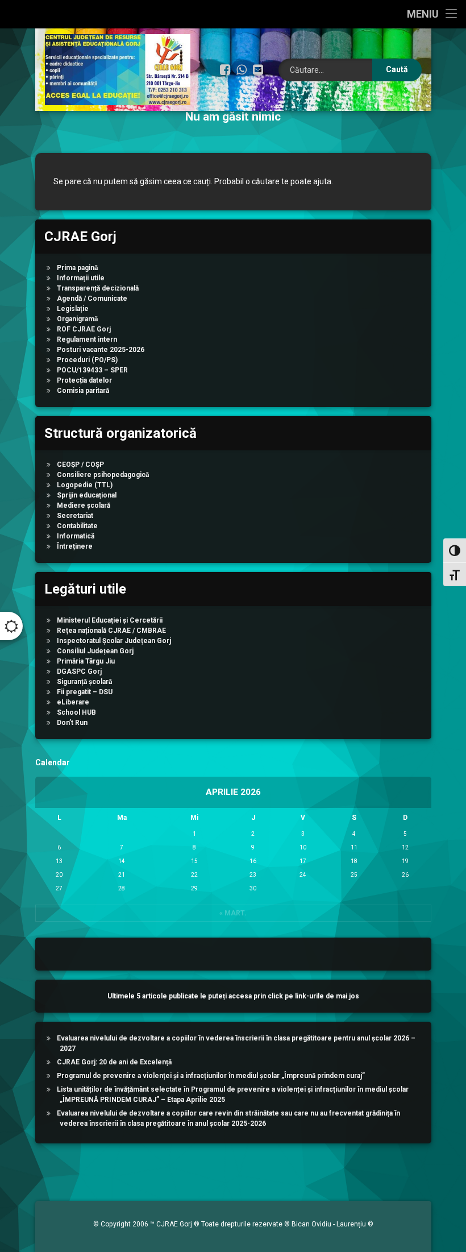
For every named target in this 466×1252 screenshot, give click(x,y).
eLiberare (73, 702)
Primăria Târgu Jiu (86, 661)
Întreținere (75, 546)
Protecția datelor (84, 380)
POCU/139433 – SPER (92, 370)
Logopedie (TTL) (85, 485)
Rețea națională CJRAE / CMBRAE (111, 631)
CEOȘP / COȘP (80, 465)
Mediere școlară (83, 505)
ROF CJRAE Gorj (84, 329)
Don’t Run (72, 723)
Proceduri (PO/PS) (87, 360)
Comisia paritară (83, 391)
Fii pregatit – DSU (85, 692)
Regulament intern (87, 339)
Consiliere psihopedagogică (103, 475)
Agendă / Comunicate (92, 298)
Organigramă (77, 319)
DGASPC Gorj (79, 671)
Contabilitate (77, 526)
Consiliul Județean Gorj (95, 651)
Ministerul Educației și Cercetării (110, 620)
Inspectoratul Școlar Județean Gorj (114, 641)
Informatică (75, 536)
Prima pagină (77, 268)
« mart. (233, 913)
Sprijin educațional (86, 495)
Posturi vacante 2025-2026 (100, 350)
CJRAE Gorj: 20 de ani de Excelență (114, 1062)
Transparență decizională (98, 288)
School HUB (76, 712)
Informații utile (81, 278)
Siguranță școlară (84, 682)
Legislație (73, 309)
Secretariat (75, 516)
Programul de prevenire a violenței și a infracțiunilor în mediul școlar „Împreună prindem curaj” (211, 1076)
